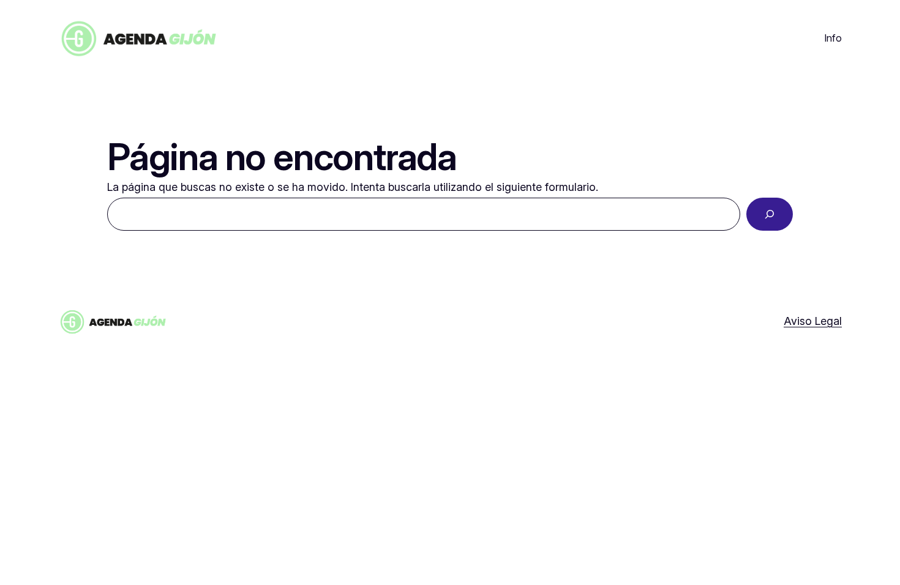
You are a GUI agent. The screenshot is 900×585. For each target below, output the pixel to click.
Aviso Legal (813, 321)
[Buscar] (769, 214)
